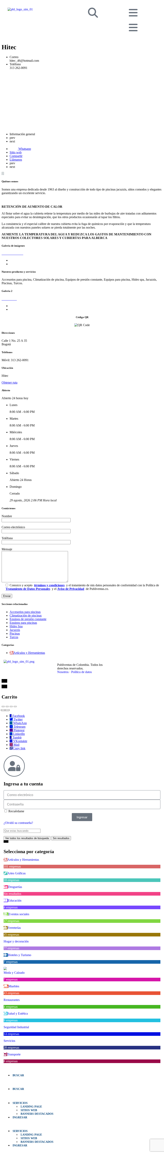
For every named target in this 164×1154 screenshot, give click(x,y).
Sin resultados (61, 838)
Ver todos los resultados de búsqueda (27, 838)
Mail (16, 744)
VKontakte (19, 741)
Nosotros (63, 672)
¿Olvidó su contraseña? (18, 822)
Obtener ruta (9, 382)
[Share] (7, 706)
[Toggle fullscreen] (11, 706)
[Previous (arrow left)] (3, 710)
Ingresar (20, 1117)
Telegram (19, 726)
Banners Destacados (37, 1113)
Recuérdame (16, 811)
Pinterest (18, 730)
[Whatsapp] (141, 662)
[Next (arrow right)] (7, 710)
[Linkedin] (124, 662)
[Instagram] (132, 662)
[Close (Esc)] (3, 706)
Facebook (18, 716)
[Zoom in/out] (15, 706)
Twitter (18, 719)
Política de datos (81, 672)
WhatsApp (19, 723)
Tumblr (17, 737)
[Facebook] (115, 662)
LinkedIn (18, 734)
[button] (82, 1082)
